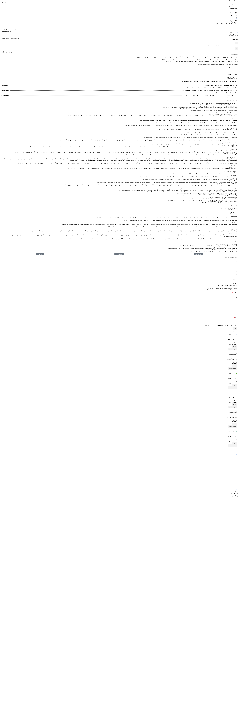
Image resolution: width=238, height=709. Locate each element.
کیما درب (4, 38)
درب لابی (12, 29)
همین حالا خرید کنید (205, 45)
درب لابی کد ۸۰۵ (232, 398)
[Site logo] (234, 3)
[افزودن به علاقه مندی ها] (235, 337)
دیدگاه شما (234, 297)
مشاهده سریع (232, 351)
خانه (16, 29)
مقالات (236, 463)
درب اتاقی (235, 475)
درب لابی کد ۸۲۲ (232, 339)
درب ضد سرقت (234, 473)
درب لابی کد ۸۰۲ (232, 417)
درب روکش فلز (234, 477)
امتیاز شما (234, 292)
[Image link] (229, 455)
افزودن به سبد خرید (215, 45)
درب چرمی (235, 479)
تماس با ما (235, 459)
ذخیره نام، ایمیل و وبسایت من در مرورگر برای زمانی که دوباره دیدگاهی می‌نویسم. (220, 325)
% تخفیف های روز (119, 25)
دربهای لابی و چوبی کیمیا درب (231, 100)
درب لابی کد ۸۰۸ (232, 378)
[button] (232, 349)
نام (236, 312)
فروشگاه (235, 461)
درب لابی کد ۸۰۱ (232, 436)
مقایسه (234, 346)
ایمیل (235, 317)
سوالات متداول (234, 465)
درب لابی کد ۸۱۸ (232, 359)
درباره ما (235, 457)
